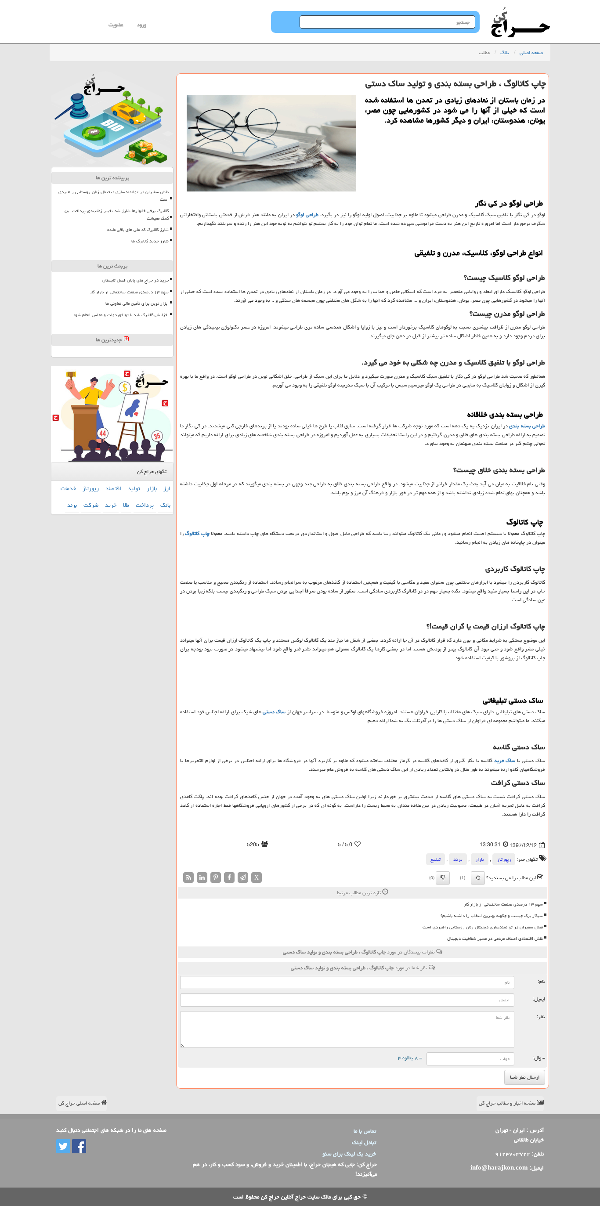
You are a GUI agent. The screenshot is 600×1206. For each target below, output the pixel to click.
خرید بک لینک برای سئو (349, 1153)
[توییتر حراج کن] (63, 1146)
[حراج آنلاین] (520, 11)
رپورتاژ (504, 859)
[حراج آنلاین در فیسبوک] (78, 1146)
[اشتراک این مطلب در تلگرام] (243, 878)
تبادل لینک (364, 1142)
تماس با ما (365, 1131)
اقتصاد (113, 488)
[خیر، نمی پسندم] (443, 878)
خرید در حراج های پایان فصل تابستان (135, 280)
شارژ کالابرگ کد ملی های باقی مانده (138, 229)
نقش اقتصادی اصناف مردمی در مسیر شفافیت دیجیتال (495, 938)
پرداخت (145, 505)
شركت (90, 505)
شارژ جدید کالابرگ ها (150, 241)
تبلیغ (435, 859)
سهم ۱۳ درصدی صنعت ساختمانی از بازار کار (503, 904)
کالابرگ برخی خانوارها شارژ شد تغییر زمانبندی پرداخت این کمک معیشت (117, 214)
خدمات (68, 488)
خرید (110, 505)
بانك (165, 505)
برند (458, 859)
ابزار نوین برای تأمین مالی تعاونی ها (137, 303)
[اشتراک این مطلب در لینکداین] (202, 878)
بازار (479, 859)
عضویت (115, 25)
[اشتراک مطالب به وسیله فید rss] (188, 878)
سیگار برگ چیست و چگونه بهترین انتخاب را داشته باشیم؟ (492, 915)
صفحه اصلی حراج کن (79, 1103)
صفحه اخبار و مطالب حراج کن (508, 1103)
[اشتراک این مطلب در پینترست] (216, 878)
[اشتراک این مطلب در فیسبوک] (229, 878)
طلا (126, 505)
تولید (134, 488)
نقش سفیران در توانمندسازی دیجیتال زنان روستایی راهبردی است (483, 927)
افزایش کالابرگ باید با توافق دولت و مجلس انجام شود (121, 315)
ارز (166, 488)
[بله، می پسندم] (478, 878)
